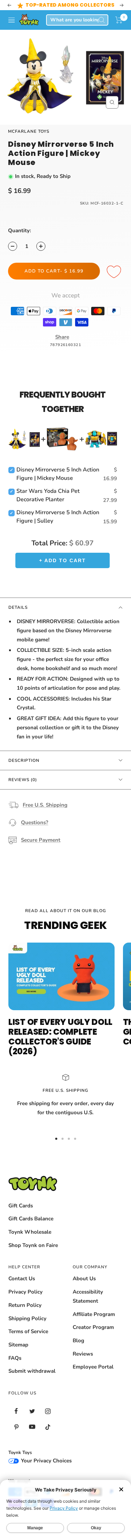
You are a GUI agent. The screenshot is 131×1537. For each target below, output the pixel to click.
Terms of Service (28, 1331)
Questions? (34, 822)
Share (62, 336)
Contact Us (21, 1278)
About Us (84, 1278)
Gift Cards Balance (30, 1218)
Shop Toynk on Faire (33, 1245)
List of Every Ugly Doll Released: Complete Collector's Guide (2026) (60, 1036)
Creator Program (93, 1327)
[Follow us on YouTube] (32, 1427)
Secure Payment (40, 839)
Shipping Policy (27, 1318)
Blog (78, 1340)
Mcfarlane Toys (28, 131)
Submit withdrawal (32, 1370)
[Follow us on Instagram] (48, 1411)
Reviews (83, 1353)
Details (18, 607)
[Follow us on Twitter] (32, 1411)
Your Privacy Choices (46, 1460)
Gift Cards (20, 1205)
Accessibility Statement (88, 1296)
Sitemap (18, 1344)
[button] (119, 19)
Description (23, 760)
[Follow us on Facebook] (16, 1411)
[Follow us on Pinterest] (16, 1427)
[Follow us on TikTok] (48, 1427)
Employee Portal (93, 1366)
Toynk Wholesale (29, 1231)
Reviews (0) (22, 780)
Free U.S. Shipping (45, 804)
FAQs (14, 1358)
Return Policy (25, 1305)
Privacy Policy (25, 1291)
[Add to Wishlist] (115, 272)
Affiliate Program (94, 1314)
